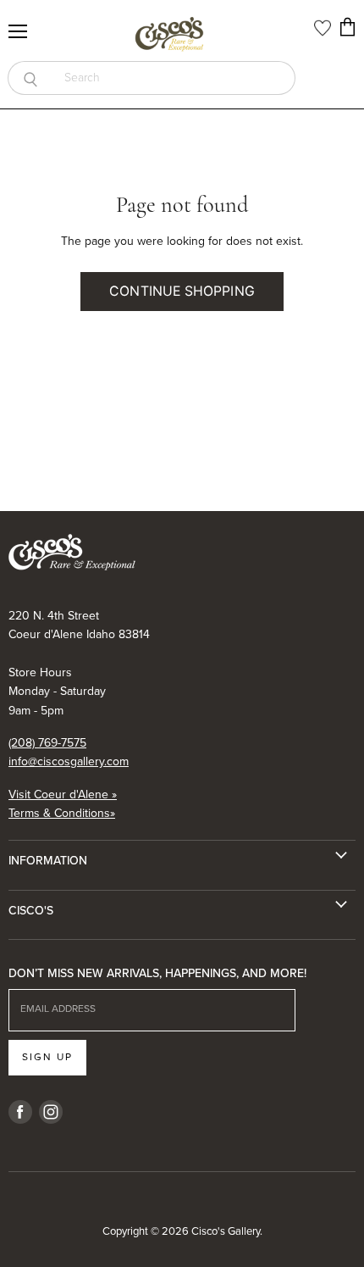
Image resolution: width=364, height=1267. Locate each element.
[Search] (30, 78)
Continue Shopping (182, 291)
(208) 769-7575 (47, 743)
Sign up (47, 1056)
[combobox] (173, 78)
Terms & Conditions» (61, 813)
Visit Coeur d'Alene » (62, 794)
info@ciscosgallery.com (68, 761)
